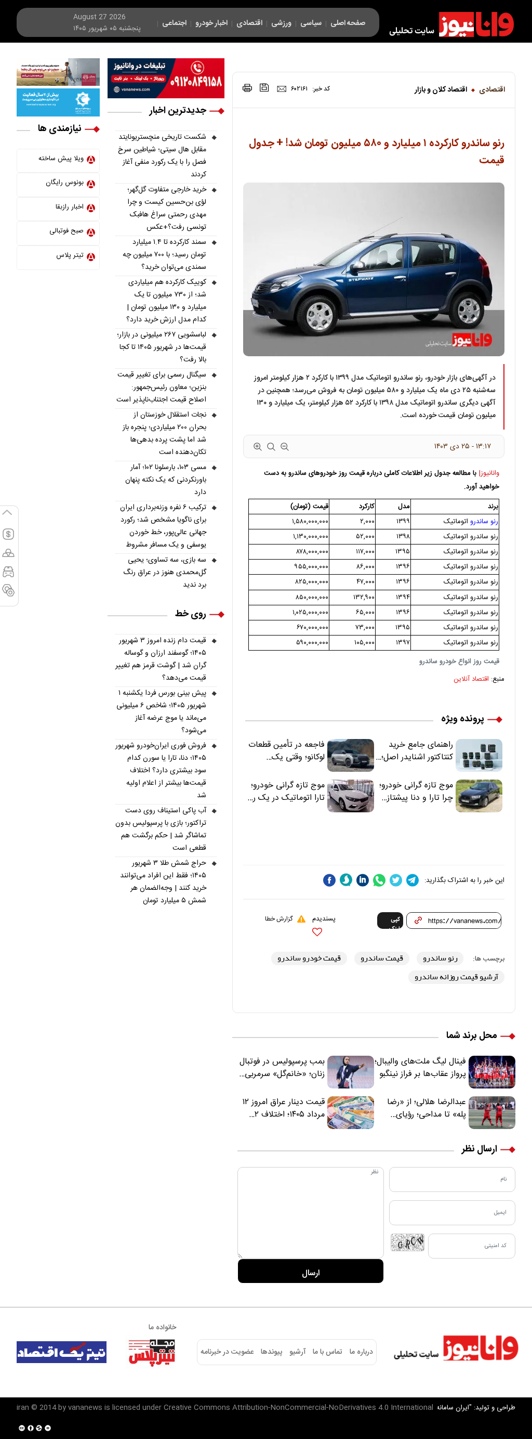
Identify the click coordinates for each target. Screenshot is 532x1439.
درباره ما (361, 1352)
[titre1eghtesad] (62, 1352)
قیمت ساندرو (382, 958)
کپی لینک (394, 922)
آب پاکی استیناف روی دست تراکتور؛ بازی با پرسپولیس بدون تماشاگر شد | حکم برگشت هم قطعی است (160, 829)
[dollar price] (8, 539)
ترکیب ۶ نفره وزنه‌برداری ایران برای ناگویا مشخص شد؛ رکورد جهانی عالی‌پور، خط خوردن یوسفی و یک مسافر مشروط (163, 526)
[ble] (346, 880)
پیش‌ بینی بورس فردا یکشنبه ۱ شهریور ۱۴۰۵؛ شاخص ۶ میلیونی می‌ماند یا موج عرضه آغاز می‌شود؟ (161, 712)
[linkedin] (362, 880)
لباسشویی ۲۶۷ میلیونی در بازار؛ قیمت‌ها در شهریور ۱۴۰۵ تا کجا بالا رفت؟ (161, 347)
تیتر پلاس (70, 255)
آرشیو (297, 1352)
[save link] (264, 87)
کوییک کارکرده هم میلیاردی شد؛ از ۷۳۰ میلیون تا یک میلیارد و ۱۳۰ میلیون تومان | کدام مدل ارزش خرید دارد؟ (166, 301)
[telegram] (412, 880)
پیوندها (271, 1352)
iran (23, 1408)
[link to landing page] (447, 24)
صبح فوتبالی (66, 231)
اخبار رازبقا (70, 207)
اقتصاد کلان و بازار (441, 90)
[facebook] (329, 880)
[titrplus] (152, 1352)
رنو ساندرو (484, 521)
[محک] (58, 72)
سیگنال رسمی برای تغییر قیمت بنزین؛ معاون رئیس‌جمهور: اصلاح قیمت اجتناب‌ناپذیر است (161, 387)
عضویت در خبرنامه (227, 1352)
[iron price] (8, 595)
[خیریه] (58, 102)
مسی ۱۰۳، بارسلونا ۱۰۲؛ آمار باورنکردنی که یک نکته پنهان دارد (165, 480)
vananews (85, 1408)
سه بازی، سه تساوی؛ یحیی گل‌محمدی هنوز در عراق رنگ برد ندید (164, 572)
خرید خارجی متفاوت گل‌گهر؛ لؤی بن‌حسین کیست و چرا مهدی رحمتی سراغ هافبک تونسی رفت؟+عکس (166, 209)
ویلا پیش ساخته (61, 158)
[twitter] (396, 880)
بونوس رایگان (65, 182)
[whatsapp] (379, 880)
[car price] (8, 576)
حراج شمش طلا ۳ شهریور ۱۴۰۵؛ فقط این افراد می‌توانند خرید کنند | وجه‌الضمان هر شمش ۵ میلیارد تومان (163, 882)
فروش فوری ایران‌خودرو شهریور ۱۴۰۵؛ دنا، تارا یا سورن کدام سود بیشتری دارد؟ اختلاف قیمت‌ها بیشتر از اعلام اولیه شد (160, 771)
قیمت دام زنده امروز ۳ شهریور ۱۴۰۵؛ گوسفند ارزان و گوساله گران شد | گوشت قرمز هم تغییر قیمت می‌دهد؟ (160, 659)
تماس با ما (327, 1352)
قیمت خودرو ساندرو (309, 958)
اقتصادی (492, 90)
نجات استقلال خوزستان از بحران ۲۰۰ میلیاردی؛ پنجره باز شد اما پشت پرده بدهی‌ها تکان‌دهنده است (164, 434)
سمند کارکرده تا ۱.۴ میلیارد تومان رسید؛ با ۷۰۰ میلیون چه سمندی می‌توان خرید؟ (164, 255)
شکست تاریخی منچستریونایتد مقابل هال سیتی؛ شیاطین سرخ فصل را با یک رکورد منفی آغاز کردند (162, 156)
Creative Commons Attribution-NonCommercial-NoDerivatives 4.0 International (298, 1408)
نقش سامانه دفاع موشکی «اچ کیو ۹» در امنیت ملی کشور (429, 1406)
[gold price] (8, 557)
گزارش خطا (278, 919)
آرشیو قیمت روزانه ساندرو (456, 976)
